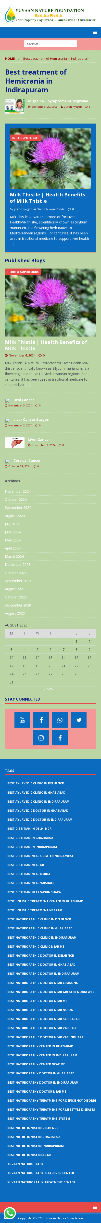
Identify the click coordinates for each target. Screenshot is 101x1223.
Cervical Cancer (27, 460)
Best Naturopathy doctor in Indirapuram (42, 1082)
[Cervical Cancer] (7, 461)
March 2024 (14, 556)
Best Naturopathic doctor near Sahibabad (43, 1019)
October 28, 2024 (19, 466)
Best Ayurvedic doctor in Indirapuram (39, 820)
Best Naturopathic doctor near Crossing (42, 983)
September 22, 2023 (45, 106)
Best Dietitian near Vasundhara (34, 892)
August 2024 (15, 515)
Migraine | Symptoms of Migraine (58, 101)
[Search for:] (50, 43)
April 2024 (13, 548)
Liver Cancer (39, 439)
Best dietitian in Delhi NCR (29, 829)
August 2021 (15, 589)
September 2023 (18, 580)
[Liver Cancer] (15, 442)
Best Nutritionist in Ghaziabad (33, 1137)
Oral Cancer (23, 399)
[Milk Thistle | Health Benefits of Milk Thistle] (50, 158)
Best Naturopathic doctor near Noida (40, 1010)
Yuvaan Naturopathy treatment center (41, 1182)
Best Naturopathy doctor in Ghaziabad (41, 1073)
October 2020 (16, 597)
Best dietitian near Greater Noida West (40, 856)
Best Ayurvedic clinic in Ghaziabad (36, 792)
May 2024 (13, 540)
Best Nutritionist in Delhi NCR (32, 1128)
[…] (27, 384)
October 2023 (16, 572)
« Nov (48, 689)
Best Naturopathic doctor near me (37, 1001)
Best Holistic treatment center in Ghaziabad (45, 901)
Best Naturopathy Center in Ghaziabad (40, 1046)
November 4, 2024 (22, 355)
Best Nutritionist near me (29, 1155)
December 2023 (17, 564)
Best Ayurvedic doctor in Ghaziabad (37, 811)
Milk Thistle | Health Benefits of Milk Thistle (47, 197)
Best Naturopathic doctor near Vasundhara (45, 1037)
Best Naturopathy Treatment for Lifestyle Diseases (51, 1109)
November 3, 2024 (20, 405)
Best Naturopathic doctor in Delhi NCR (40, 955)
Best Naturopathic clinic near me (35, 946)
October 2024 (16, 499)
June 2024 (13, 532)
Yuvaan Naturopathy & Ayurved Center (40, 1173)
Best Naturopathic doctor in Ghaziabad (41, 965)
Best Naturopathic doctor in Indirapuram (43, 974)
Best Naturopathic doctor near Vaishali (41, 1028)
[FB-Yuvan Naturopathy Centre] (60, 737)
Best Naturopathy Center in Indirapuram (42, 1055)
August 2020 (15, 613)
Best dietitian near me (26, 865)
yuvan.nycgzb (73, 106)
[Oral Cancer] (7, 400)
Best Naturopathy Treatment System (38, 1119)
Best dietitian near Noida (28, 874)
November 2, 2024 (20, 425)
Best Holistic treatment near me (35, 910)
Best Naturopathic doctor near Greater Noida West (51, 992)
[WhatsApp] (60, 720)
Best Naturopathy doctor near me (36, 1091)
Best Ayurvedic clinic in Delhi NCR (35, 783)
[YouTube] (22, 720)
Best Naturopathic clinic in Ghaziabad (40, 928)
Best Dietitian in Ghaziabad (30, 838)
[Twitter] (79, 720)
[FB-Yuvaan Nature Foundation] (41, 720)
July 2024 (12, 523)
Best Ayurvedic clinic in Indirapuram (38, 801)
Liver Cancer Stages (31, 419)
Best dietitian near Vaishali (30, 883)
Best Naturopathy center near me (36, 1064)
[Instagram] (41, 737)
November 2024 (18, 491)
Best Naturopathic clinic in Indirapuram (41, 937)
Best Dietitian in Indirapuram (32, 847)
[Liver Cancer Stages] (7, 420)
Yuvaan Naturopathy (25, 1164)
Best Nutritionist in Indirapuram (35, 1146)
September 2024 (18, 507)
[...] (12, 244)
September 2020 (18, 605)
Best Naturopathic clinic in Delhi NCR (39, 919)
